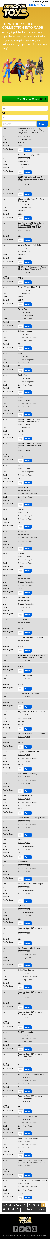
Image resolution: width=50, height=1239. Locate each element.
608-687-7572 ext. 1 (38, 5)
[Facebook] (15, 1229)
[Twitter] (22, 1229)
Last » (41, 1209)
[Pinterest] (34, 1229)
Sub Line (5, 113)
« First (7, 1205)
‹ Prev (17, 1205)
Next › (30, 1209)
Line (3, 104)
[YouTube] (28, 1229)
